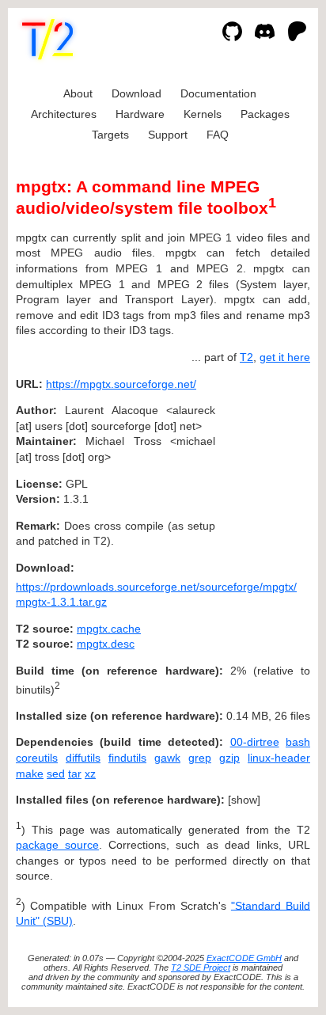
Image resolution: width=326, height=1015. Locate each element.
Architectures (64, 114)
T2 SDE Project (200, 967)
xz (90, 773)
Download (136, 93)
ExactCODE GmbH (244, 958)
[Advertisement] (262, 480)
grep (199, 757)
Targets (110, 134)
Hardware (140, 114)
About (78, 93)
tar (75, 773)
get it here (285, 357)
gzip (229, 757)
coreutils (37, 757)
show (244, 799)
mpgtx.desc (106, 643)
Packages (265, 114)
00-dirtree (254, 742)
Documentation (218, 93)
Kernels (203, 114)
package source (57, 844)
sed (56, 773)
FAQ (218, 134)
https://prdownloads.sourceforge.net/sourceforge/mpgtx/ (156, 586)
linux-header (279, 757)
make (30, 773)
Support (168, 134)
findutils (127, 757)
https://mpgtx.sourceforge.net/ (121, 384)
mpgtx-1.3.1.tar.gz (61, 601)
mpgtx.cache (109, 628)
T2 (246, 357)
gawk (167, 757)
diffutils (83, 757)
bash (298, 742)
